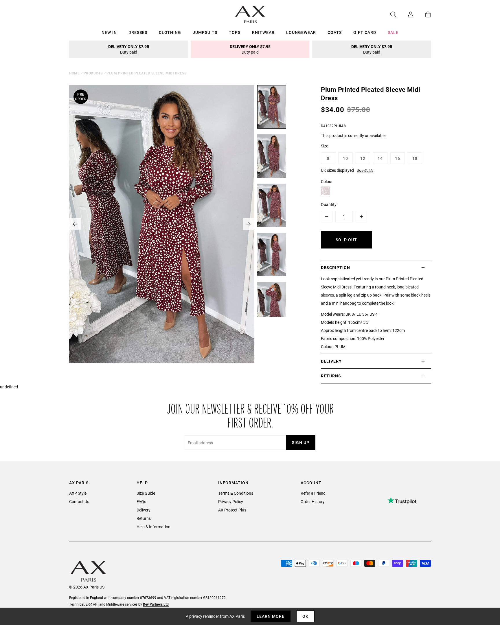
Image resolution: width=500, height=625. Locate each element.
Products (93, 73)
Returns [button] (331, 376)
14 (380, 158)
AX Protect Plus (232, 510)
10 (345, 158)
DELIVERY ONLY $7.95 (128, 49)
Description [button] (335, 267)
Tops (234, 32)
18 (415, 158)
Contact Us (79, 501)
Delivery (143, 510)
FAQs (141, 501)
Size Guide (365, 170)
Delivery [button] (331, 361)
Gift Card (364, 32)
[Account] (404, 14)
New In (109, 32)
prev (75, 224)
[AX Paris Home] (250, 14)
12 (362, 158)
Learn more (270, 616)
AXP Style (78, 493)
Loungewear (301, 32)
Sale (393, 32)
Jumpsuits (205, 32)
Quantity (329, 204)
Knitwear (263, 32)
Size (324, 146)
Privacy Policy (230, 501)
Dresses (137, 32)
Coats (335, 32)
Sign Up (300, 442)
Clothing (170, 32)
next (248, 224)
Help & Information (153, 526)
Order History (313, 501)
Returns (144, 518)
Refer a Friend (313, 493)
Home (74, 73)
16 (397, 158)
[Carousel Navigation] (161, 224)
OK (305, 616)
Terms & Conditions (235, 493)
